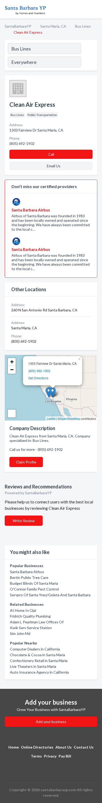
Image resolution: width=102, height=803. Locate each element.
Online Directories (37, 747)
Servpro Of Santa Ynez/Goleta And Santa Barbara (50, 595)
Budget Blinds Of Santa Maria (34, 583)
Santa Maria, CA (53, 26)
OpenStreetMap (70, 418)
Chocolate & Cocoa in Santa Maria (37, 655)
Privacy (50, 756)
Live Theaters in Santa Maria (33, 666)
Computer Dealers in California (35, 649)
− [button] (12, 369)
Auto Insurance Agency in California (39, 672)
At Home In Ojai (23, 610)
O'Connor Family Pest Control (34, 589)
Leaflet (51, 418)
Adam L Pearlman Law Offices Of (37, 622)
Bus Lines (83, 26)
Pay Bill (65, 756)
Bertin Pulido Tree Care (29, 577)
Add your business (51, 721)
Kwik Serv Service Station (31, 627)
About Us (63, 747)
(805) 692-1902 (39, 370)
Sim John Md (20, 633)
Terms (36, 756)
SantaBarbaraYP (18, 26)
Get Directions (38, 378)
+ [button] (12, 361)
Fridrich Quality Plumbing (30, 616)
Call (51, 154)
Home (13, 747)
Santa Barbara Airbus (27, 571)
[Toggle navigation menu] (95, 9)
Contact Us (84, 747)
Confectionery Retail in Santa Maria (38, 660)
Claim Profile (26, 462)
